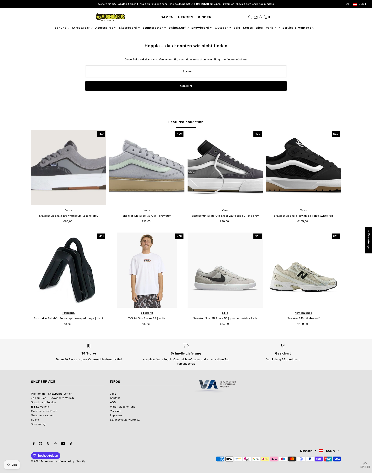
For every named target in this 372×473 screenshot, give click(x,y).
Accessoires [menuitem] (104, 28)
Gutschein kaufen (42, 415)
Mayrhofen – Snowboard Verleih (51, 393)
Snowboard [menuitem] (200, 28)
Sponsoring (38, 424)
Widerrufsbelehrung (122, 406)
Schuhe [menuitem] (60, 28)
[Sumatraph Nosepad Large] (68, 270)
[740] (303, 270)
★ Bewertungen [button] (368, 240)
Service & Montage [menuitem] (296, 28)
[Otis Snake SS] (146, 270)
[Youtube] (63, 444)
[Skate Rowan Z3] (303, 167)
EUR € (362, 4)
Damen (167, 17)
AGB (113, 402)
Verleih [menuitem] (271, 28)
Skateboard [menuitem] (128, 28)
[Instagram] (40, 444)
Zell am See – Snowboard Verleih (52, 397)
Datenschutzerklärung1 (125, 419)
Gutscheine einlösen (44, 411)
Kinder (205, 17)
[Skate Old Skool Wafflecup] (225, 167)
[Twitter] (48, 444)
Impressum (117, 415)
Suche (35, 419)
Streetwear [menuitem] (81, 28)
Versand (115, 411)
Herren (185, 17)
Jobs (113, 393)
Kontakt (115, 397)
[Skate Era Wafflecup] (68, 167)
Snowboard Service (43, 402)
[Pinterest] (55, 444)
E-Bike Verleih (40, 406)
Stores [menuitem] (248, 28)
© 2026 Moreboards (44, 461)
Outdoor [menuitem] (221, 28)
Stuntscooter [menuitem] (153, 28)
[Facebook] (33, 444)
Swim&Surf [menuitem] (177, 28)
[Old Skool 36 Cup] (146, 167)
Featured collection (186, 122)
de (347, 4)
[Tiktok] (71, 444)
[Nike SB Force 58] (225, 270)
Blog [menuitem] (259, 28)
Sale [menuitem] (237, 28)
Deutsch (306, 450)
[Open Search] (250, 17)
